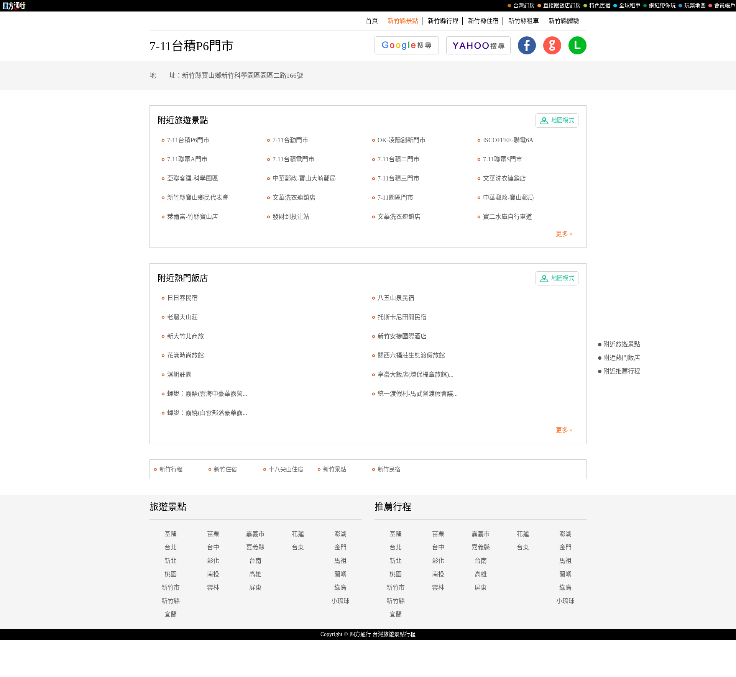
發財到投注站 (291, 216)
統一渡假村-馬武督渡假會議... (418, 393)
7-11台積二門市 (398, 159)
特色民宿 (600, 5)
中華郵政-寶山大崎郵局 (304, 178)
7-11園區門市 (395, 197)
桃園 (170, 574)
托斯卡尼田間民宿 (402, 317)
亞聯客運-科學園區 (192, 178)
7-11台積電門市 (293, 159)
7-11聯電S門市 (502, 159)
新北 (170, 560)
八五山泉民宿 (396, 298)
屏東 (255, 587)
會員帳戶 (725, 5)
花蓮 (298, 534)
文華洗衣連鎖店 (504, 178)
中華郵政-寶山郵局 (508, 197)
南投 (213, 574)
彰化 (213, 560)
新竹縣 (170, 601)
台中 (213, 547)
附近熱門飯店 (621, 357)
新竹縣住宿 (483, 21)
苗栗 (213, 534)
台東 (298, 547)
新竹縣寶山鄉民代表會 (197, 197)
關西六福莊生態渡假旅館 (411, 355)
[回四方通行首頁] (14, 5)
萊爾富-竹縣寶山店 (192, 216)
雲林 (213, 587)
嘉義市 (255, 534)
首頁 (372, 21)
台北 (170, 547)
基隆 (170, 534)
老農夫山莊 (182, 317)
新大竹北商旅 (185, 336)
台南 (255, 560)
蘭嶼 (340, 574)
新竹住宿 (225, 469)
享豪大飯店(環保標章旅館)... (415, 374)
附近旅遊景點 (621, 344)
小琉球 (340, 601)
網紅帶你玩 (662, 5)
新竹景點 (334, 469)
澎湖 (340, 534)
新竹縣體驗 (564, 21)
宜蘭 (170, 614)
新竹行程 (170, 469)
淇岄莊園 (179, 374)
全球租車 (630, 5)
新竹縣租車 (523, 21)
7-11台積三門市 (398, 178)
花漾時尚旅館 (185, 355)
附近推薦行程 (621, 371)
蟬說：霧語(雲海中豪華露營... (207, 393)
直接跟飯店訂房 (562, 5)
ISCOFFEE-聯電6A (508, 140)
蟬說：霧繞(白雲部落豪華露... (207, 413)
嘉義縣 (255, 547)
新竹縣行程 (443, 21)
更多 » (564, 234)
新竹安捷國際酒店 (402, 336)
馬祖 (340, 560)
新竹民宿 (389, 469)
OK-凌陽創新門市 (402, 140)
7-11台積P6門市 (188, 140)
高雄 (255, 574)
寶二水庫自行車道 (507, 216)
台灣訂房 (524, 5)
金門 (340, 547)
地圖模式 (562, 120)
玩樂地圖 (695, 5)
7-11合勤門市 (290, 140)
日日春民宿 (182, 298)
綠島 (340, 587)
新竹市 (170, 587)
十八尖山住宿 (286, 469)
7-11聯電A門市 (187, 159)
